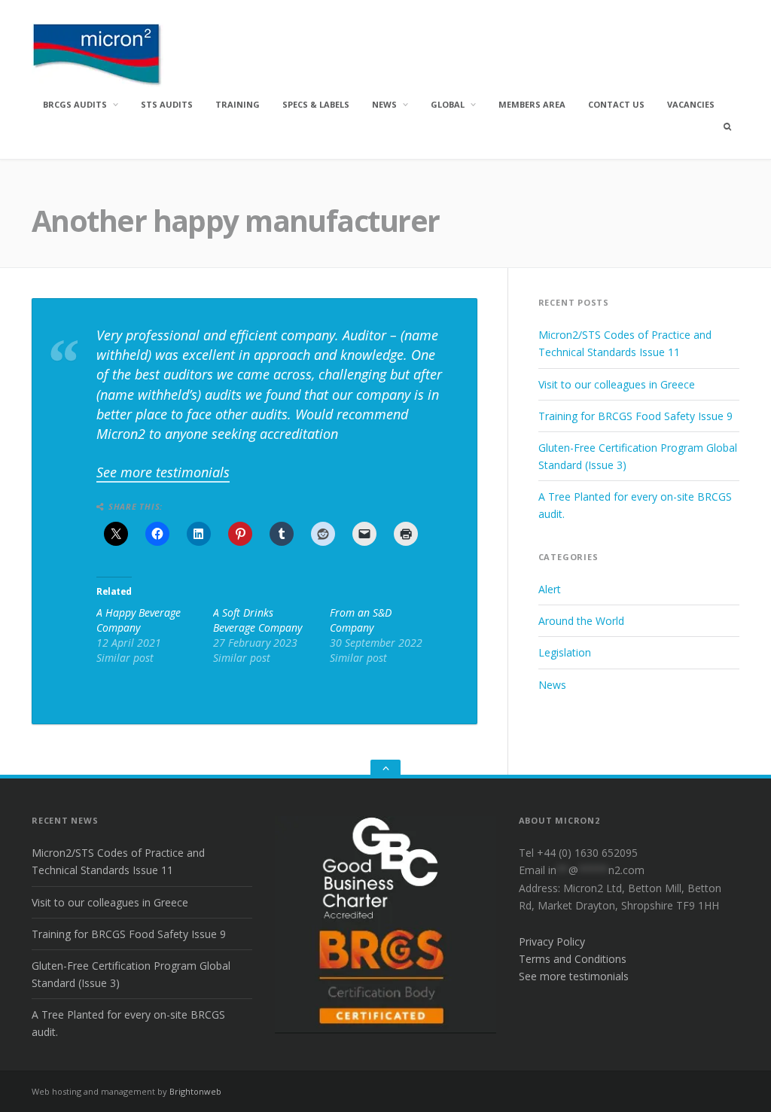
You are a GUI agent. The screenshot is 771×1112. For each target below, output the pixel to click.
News (384, 104)
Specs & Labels (315, 104)
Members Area (531, 104)
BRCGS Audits (75, 104)
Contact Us (616, 104)
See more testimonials (163, 472)
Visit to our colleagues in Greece (616, 384)
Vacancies (691, 104)
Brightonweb (195, 1091)
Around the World (581, 621)
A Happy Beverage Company (138, 620)
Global (448, 104)
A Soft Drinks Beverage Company (257, 620)
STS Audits (167, 104)
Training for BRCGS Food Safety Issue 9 (635, 416)
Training (237, 104)
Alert (549, 589)
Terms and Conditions (572, 959)
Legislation (564, 652)
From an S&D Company (361, 620)
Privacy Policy (552, 941)
